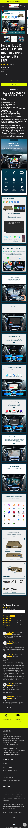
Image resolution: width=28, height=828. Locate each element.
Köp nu (14, 84)
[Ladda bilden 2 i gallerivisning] (14, 39)
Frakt (2, 69)
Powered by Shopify (18, 827)
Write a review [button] (14, 611)
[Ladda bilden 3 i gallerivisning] (21, 39)
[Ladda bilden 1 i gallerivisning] (7, 39)
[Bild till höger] (26, 39)
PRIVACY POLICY (7, 774)
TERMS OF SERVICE (8, 777)
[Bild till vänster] (1, 39)
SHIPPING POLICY (7, 767)
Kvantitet (3, 71)
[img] (11, 632)
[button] (3, 6)
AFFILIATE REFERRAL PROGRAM (11, 780)
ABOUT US (6, 763)
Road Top (11, 827)
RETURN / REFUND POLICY (10, 770)
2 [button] (10, 707)
